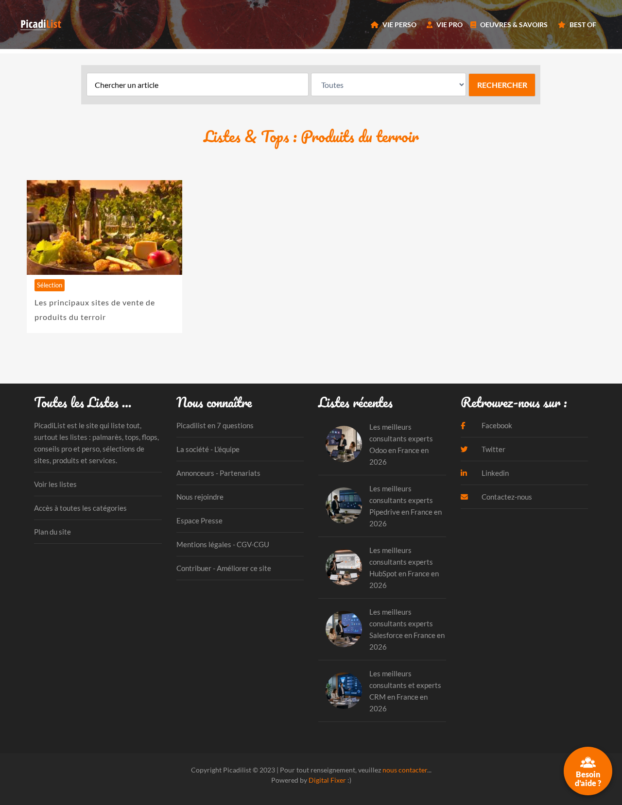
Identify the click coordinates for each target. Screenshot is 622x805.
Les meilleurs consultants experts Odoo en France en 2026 (401, 444)
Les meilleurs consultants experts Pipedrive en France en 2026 (405, 506)
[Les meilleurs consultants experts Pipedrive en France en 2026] (344, 505)
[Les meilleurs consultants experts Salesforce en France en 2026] (344, 629)
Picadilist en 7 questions (215, 425)
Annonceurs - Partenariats (218, 473)
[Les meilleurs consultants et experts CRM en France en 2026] (344, 690)
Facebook (496, 425)
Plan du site (52, 531)
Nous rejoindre (200, 496)
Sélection (49, 285)
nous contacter (404, 770)
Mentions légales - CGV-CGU (222, 544)
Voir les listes (55, 484)
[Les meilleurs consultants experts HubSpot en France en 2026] (344, 567)
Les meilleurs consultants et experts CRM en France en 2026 (405, 691)
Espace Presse (199, 520)
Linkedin (494, 473)
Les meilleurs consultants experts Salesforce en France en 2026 (407, 629)
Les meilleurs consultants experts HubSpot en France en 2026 (404, 567)
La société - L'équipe (208, 449)
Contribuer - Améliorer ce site (223, 568)
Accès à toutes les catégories (80, 507)
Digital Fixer (327, 780)
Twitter (492, 449)
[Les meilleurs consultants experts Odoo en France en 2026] (344, 444)
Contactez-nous (506, 496)
